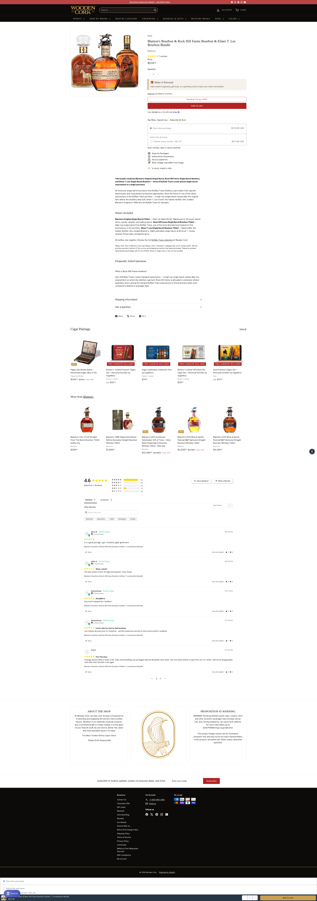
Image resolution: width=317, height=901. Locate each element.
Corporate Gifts (123, 803)
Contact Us (121, 800)
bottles (89, 519)
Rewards (120, 811)
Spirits (78, 19)
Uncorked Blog (123, 815)
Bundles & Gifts (174, 19)
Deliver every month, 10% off (21, 893)
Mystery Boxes (200, 19)
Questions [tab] (105, 500)
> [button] (165, 678)
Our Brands (121, 822)
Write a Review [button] (224, 481)
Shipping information (126, 299)
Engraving (149, 19)
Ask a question (123, 307)
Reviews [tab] (88, 500)
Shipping (151, 94)
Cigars (233, 19)
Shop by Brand (99, 19)
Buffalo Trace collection (162, 240)
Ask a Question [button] (203, 481)
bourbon (101, 519)
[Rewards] (12, 893)
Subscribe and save (15, 888)
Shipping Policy (123, 833)
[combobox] (128, 10)
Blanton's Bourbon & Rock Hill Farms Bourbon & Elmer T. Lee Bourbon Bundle (113, 546)
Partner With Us (123, 826)
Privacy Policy (123, 841)
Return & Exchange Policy (127, 830)
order (132, 519)
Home (150, 36)
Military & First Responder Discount (127, 849)
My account (122, 859)
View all (242, 329)
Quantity (152, 69)
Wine (218, 19)
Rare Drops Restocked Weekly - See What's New (150, 2)
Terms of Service (124, 837)
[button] (227, 552)
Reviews (120, 818)
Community (121, 845)
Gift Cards (121, 807)
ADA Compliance (124, 855)
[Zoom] (105, 62)
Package (122, 519)
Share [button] (89, 552)
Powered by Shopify (167, 872)
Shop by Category (126, 19)
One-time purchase (14, 881)
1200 (112, 519)
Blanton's (152, 51)
